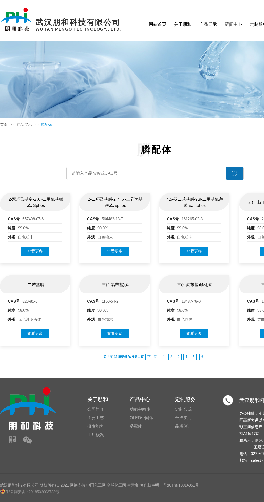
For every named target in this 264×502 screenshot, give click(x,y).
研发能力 (95, 426)
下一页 (152, 357)
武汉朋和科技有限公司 (19, 485)
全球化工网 (116, 485)
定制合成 (183, 409)
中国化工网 (96, 485)
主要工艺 (95, 418)
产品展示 (208, 24)
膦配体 (136, 426)
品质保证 (183, 426)
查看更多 (35, 251)
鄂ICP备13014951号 (181, 485)
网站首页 (157, 24)
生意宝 (133, 485)
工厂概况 (95, 435)
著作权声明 (149, 485)
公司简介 (95, 409)
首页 (4, 124)
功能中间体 (140, 409)
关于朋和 (183, 24)
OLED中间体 (141, 418)
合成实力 (183, 418)
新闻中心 (233, 24)
